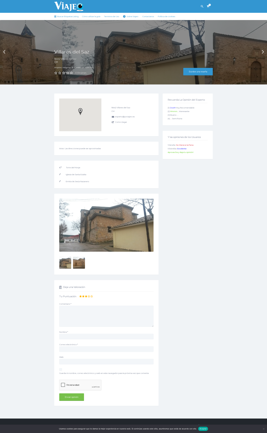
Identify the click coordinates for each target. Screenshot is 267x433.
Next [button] (262, 52)
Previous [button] (4, 52)
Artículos (208, 6)
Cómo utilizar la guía (91, 16)
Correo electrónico (68, 344)
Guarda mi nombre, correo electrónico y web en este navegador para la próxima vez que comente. (104, 373)
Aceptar (203, 429)
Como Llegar (121, 122)
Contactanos (148, 16)
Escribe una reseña (198, 71)
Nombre (63, 332)
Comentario (65, 304)
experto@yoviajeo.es (125, 116)
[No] (263, 428)
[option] (106, 225)
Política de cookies (166, 16)
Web (61, 357)
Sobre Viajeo (132, 16)
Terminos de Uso (111, 16)
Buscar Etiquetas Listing (68, 16)
